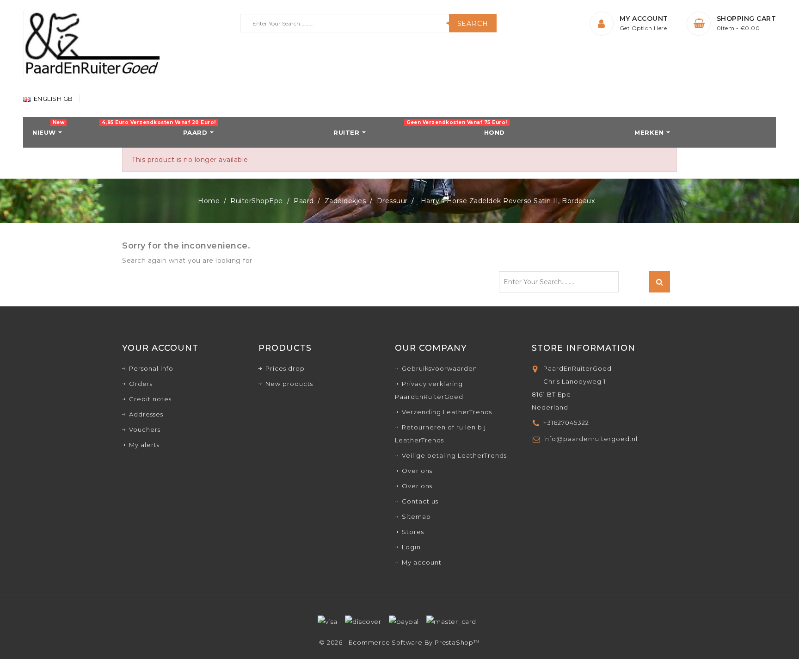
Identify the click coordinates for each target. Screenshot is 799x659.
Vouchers (144, 429)
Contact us (420, 501)
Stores (413, 531)
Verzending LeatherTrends (447, 412)
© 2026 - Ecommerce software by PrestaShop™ (399, 642)
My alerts (144, 444)
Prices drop (285, 368)
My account (422, 562)
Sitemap (416, 516)
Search (472, 23)
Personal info (151, 368)
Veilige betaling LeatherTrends (454, 455)
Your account (160, 348)
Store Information (583, 348)
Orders (141, 383)
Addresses (146, 414)
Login (411, 547)
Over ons (417, 470)
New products (289, 383)
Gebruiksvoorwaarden (439, 368)
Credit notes (150, 399)
